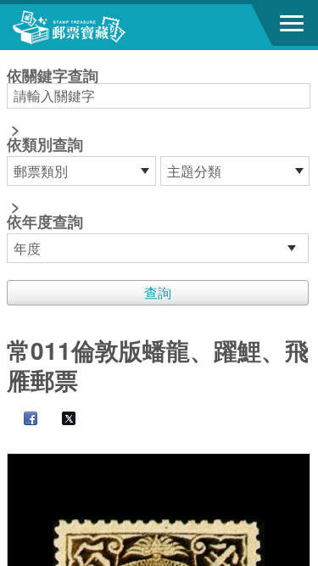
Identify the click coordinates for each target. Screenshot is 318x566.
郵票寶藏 (106, 27)
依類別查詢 (45, 144)
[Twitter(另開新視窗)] (60, 420)
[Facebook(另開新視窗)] (22, 420)
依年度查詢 (45, 221)
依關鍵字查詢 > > (52, 150)
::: (12, 57)
